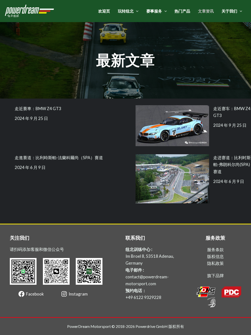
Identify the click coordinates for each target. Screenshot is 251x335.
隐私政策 (215, 263)
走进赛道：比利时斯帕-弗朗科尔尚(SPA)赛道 (232, 164)
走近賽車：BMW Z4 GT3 (38, 108)
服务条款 (215, 249)
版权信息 (215, 256)
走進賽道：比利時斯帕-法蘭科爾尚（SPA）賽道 (59, 157)
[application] (136, 11)
